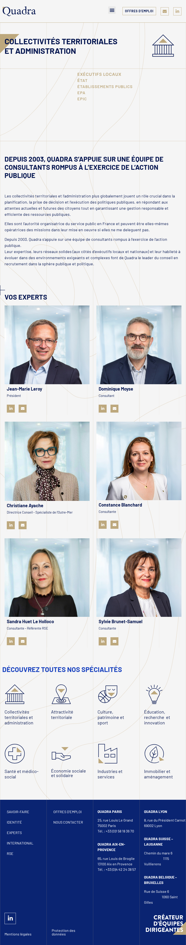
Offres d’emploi (67, 812)
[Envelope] (165, 11)
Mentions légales (18, 934)
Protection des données (63, 932)
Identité (14, 822)
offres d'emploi (139, 11)
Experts (14, 832)
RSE (10, 853)
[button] (112, 10)
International (20, 843)
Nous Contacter (68, 822)
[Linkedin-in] (177, 11)
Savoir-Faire (18, 812)
